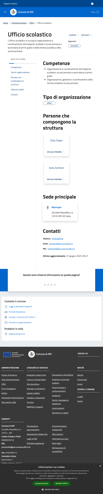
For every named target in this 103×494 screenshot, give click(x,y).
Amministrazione (19, 22)
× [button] (100, 466)
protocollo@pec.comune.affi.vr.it (61, 248)
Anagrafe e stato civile (36, 375)
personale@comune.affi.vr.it (61, 243)
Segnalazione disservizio (37, 434)
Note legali (56, 443)
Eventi (80, 401)
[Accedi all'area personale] (92, 3)
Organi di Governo (9, 375)
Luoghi (80, 396)
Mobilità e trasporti (35, 406)
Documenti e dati (9, 402)
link (75, 478)
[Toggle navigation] (5, 11)
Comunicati (82, 379)
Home (5, 22)
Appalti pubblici (33, 393)
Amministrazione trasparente (59, 428)
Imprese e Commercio (36, 388)
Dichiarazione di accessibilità (59, 449)
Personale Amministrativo (13, 397)
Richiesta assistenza (35, 443)
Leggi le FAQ (32, 438)
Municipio (57, 207)
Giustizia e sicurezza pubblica (60, 381)
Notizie (80, 375)
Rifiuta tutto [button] (62, 483)
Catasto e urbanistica (36, 397)
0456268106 (57, 238)
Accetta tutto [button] (41, 484)
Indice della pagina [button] (18, 59)
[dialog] (51, 478)
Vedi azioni (85, 35)
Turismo (30, 402)
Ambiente (56, 395)
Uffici (32, 22)
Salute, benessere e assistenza (60, 402)
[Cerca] (97, 12)
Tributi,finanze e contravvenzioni (59, 389)
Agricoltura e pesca (60, 412)
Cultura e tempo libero (36, 379)
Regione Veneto (10, 3)
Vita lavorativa (33, 384)
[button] (51, 489)
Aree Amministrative (10, 379)
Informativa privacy (60, 438)
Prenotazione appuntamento (33, 428)
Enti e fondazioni (9, 388)
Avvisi (79, 384)
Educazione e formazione (62, 374)
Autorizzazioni (58, 408)
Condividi (72, 35)
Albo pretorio (57, 434)
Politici (4, 393)
